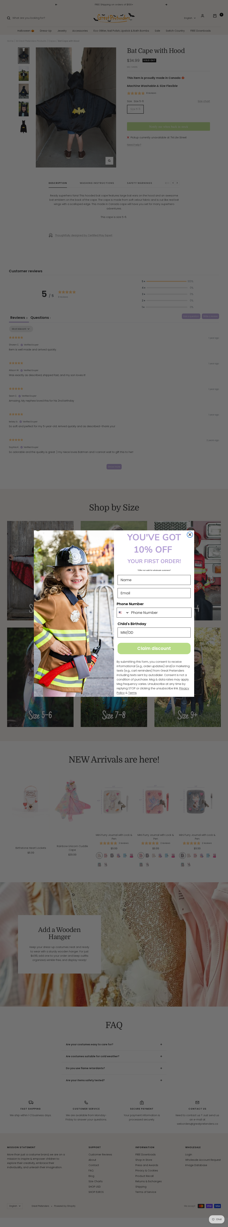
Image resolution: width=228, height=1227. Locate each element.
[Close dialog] (190, 534)
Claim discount (154, 648)
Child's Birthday (132, 623)
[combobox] (123, 612)
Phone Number (130, 603)
